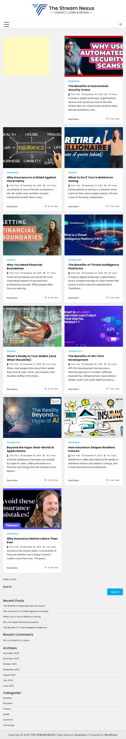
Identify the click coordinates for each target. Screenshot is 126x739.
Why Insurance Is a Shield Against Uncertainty (31, 179)
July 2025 (8, 680)
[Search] (120, 24)
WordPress (110, 734)
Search (7, 586)
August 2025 (9, 675)
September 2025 (11, 669)
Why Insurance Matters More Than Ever (32, 540)
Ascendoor (81, 734)
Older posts (9, 579)
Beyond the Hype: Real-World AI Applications (30, 449)
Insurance (74, 81)
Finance (72, 172)
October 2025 (10, 664)
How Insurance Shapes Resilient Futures (91, 449)
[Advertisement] (26, 56)
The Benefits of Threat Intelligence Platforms (93, 266)
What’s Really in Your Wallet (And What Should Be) (31, 358)
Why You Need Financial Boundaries (24, 266)
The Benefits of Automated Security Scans (88, 88)
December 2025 (11, 653)
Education (8, 703)
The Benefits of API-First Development (86, 358)
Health (6, 714)
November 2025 (11, 658)
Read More (73, 119)
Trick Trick (75, 94)
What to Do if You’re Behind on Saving (90, 179)
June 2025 (8, 686)
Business (7, 698)
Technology (75, 260)
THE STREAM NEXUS (43, 734)
